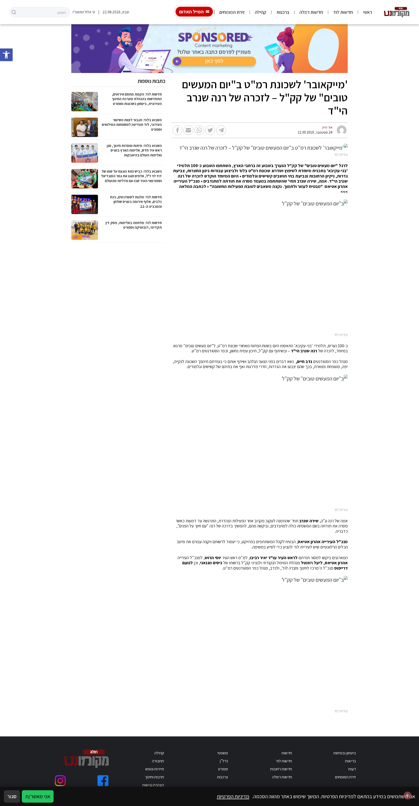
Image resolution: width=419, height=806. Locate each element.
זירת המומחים (232, 12)
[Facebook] (103, 780)
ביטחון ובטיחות (344, 753)
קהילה (260, 12)
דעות (352, 769)
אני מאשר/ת (37, 796)
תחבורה (158, 761)
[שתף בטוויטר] (210, 130)
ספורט (223, 769)
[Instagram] (60, 780)
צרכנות (282, 12)
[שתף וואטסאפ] (199, 130)
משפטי (222, 753)
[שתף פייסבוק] (177, 130)
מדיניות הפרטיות (233, 796)
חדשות (287, 753)
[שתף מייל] (188, 130)
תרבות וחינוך (154, 777)
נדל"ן (224, 761)
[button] (6, 54)
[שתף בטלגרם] (221, 130)
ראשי (367, 12)
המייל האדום (191, 11)
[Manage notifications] (407, 795)
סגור (11, 796)
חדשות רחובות (281, 769)
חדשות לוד (343, 12)
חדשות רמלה (311, 12)
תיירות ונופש (154, 769)
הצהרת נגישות (153, 785)
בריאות (350, 761)
